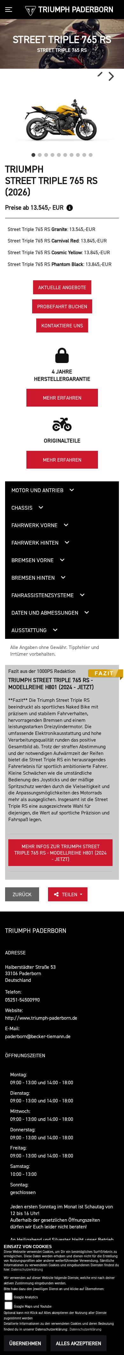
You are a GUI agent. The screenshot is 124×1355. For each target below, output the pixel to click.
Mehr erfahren (62, 398)
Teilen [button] (70, 894)
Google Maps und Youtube (33, 1306)
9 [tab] (84, 153)
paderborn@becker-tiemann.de (38, 1036)
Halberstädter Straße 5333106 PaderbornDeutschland (30, 973)
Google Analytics (26, 1297)
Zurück (22, 894)
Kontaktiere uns (62, 325)
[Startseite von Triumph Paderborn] (30, 10)
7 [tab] (71, 153)
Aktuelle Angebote (62, 287)
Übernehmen (25, 1343)
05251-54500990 (22, 999)
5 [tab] (59, 153)
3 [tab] (46, 153)
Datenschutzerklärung (27, 1270)
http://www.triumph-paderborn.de (41, 1018)
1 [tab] (33, 153)
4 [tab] (52, 153)
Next (110, 76)
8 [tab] (78, 153)
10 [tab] (91, 153)
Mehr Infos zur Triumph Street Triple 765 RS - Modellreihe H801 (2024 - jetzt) (60, 852)
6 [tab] (65, 153)
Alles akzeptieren (78, 1343)
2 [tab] (40, 153)
